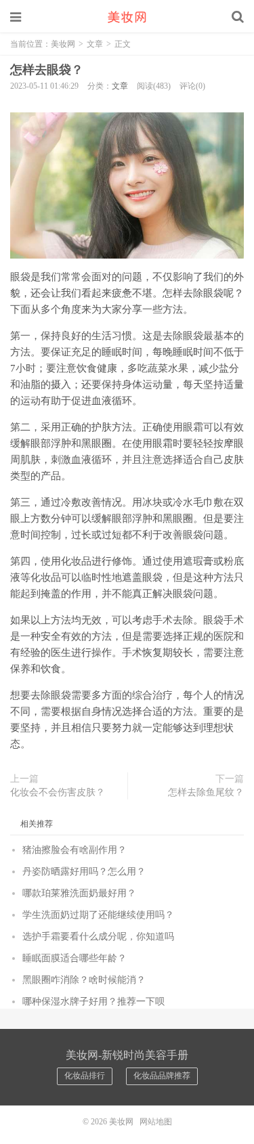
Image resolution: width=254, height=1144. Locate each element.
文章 (95, 44)
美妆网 (127, 17)
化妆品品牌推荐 (161, 1075)
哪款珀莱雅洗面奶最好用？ (79, 893)
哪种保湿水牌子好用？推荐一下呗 (93, 1001)
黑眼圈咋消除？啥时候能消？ (84, 980)
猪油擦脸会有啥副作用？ (74, 850)
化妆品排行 (84, 1075)
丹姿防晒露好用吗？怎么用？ (84, 871)
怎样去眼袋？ (46, 69)
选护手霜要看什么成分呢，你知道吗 (98, 936)
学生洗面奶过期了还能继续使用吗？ (98, 915)
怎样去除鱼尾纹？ (206, 792)
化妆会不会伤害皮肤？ (57, 792)
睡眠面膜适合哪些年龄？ (74, 958)
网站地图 (156, 1121)
